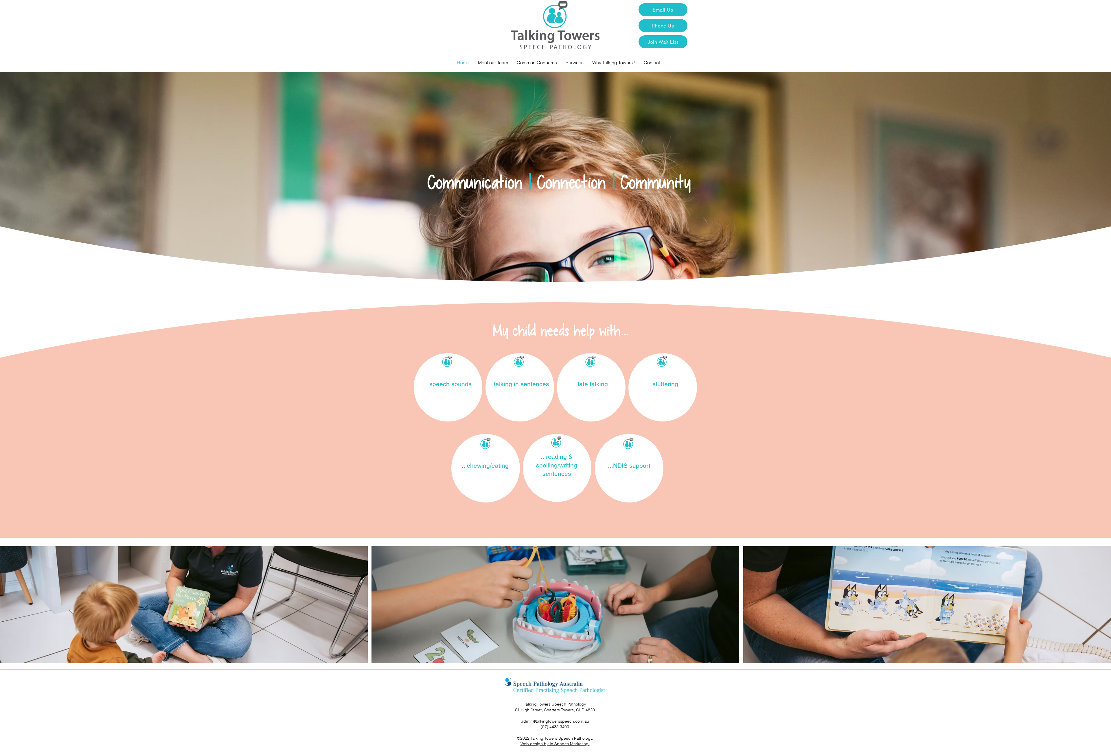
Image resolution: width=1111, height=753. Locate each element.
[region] (448, 387)
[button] (663, 41)
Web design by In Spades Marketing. (555, 743)
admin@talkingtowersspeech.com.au (555, 721)
